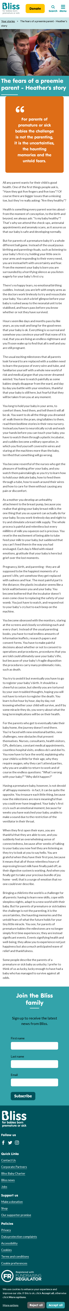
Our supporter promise (16, 1214)
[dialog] (34, 1298)
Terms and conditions (15, 1256)
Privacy (6, 1229)
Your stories (8, 21)
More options (10, 1305)
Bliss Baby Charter (13, 1173)
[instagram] (17, 1142)
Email (14, 1075)
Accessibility (9, 1243)
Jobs (4, 1186)
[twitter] (10, 1142)
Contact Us (8, 1160)
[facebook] (3, 1142)
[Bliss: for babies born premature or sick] (11, 8)
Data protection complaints (19, 1236)
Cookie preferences (14, 1263)
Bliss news (8, 1179)
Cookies (6, 1249)
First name (18, 1038)
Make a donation (12, 1201)
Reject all (36, 1305)
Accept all (56, 1305)
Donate (35, 8)
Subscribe (23, 1095)
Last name (17, 1056)
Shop (4, 1208)
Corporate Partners (14, 1166)
